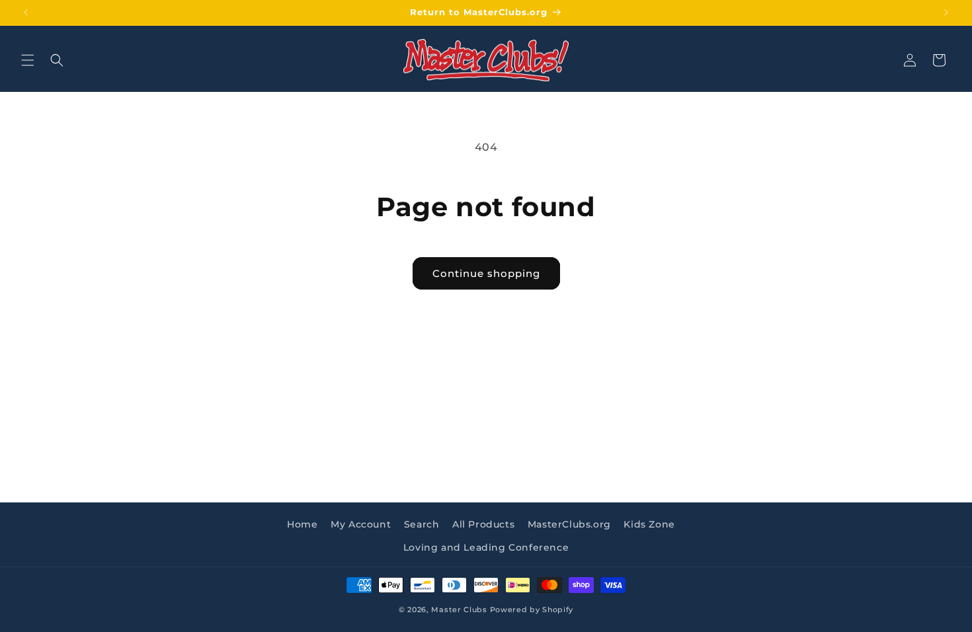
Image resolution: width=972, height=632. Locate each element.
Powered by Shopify (532, 609)
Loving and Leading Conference (486, 547)
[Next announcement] (946, 12)
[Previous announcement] (25, 12)
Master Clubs (459, 609)
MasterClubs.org (569, 524)
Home (302, 524)
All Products (483, 524)
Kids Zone (649, 524)
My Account (361, 524)
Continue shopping (486, 273)
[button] (27, 60)
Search (422, 524)
